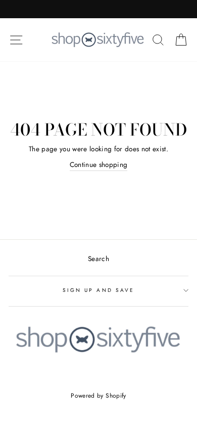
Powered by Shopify (98, 395)
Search (98, 258)
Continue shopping (99, 164)
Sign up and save (98, 290)
